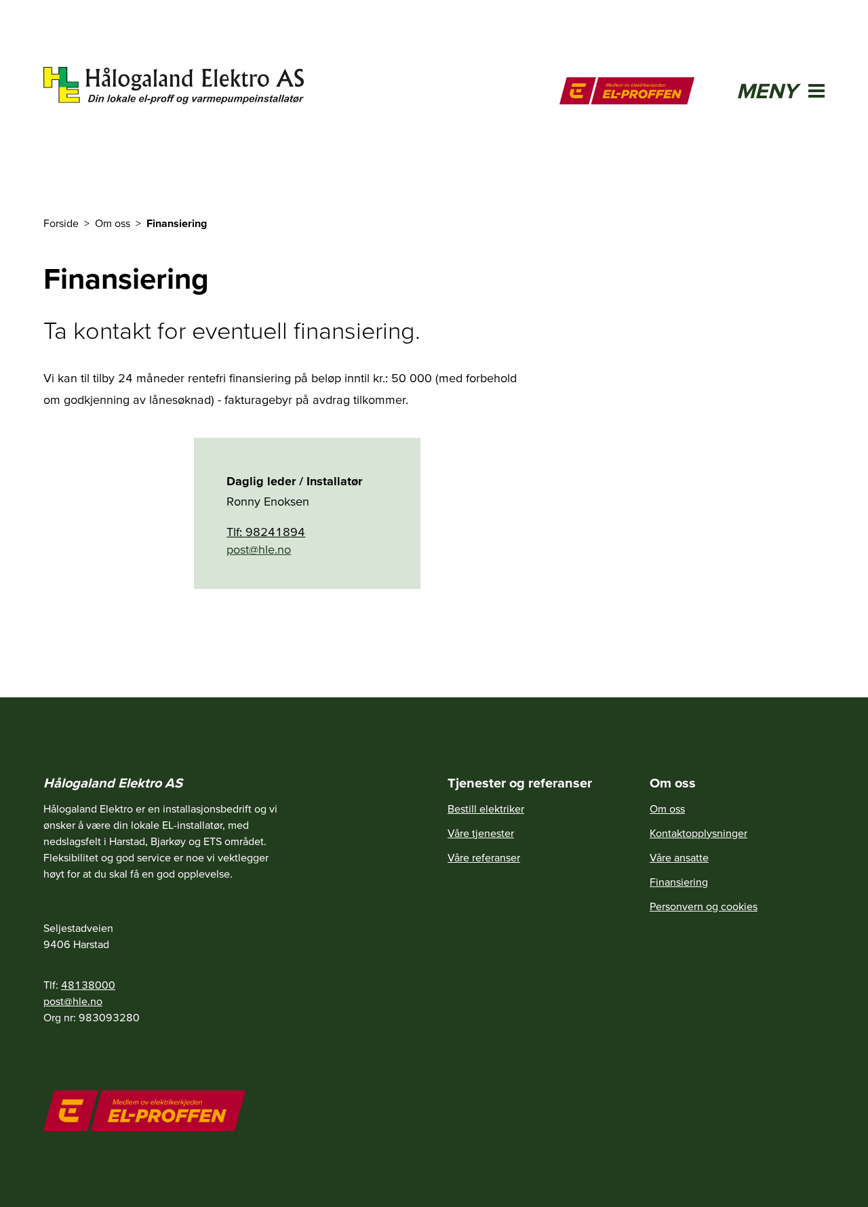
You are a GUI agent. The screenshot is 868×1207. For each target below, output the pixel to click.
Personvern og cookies (703, 906)
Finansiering (679, 882)
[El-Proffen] (626, 90)
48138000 (88, 985)
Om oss (667, 808)
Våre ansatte (679, 857)
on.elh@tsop (258, 549)
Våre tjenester (481, 833)
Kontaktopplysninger (698, 833)
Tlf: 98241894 (265, 532)
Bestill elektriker (486, 808)
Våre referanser (484, 857)
